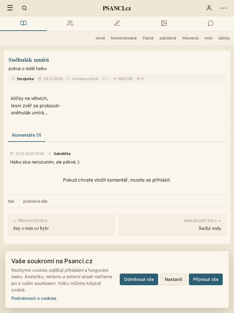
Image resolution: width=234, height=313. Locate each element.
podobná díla (35, 201)
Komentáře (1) (26, 135)
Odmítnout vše (139, 279)
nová (100, 37)
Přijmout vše (205, 279)
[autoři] (70, 23)
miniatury (80, 78)
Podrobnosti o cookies (34, 298)
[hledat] (24, 8)
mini (208, 37)
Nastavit (173, 279)
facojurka (25, 78)
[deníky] (117, 23)
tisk (11, 201)
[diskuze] (210, 23)
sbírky (224, 37)
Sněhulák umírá (29, 59)
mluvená (190, 37)
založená (167, 37)
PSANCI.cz (117, 8)
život (94, 78)
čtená (148, 37)
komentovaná (123, 37)
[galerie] (163, 23)
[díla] (23, 23)
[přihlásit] (209, 8)
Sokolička (62, 154)
